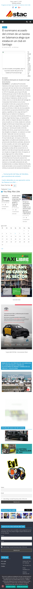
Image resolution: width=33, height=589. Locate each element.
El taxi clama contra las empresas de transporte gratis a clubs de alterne (16, 201)
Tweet (9, 189)
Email (2, 493)
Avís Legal (3, 561)
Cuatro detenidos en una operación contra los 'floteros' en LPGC (16, 181)
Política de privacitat (22, 586)
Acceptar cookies (10, 586)
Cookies (3, 566)
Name (2, 487)
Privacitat (3, 563)
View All (28, 510)
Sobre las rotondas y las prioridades (5, 198)
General (4, 27)
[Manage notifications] (3, 586)
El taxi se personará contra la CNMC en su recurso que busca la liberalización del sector (27, 208)
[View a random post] (30, 22)
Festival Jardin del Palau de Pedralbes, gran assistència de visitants (15, 175)
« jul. (2, 248)
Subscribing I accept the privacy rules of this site (15, 499)
